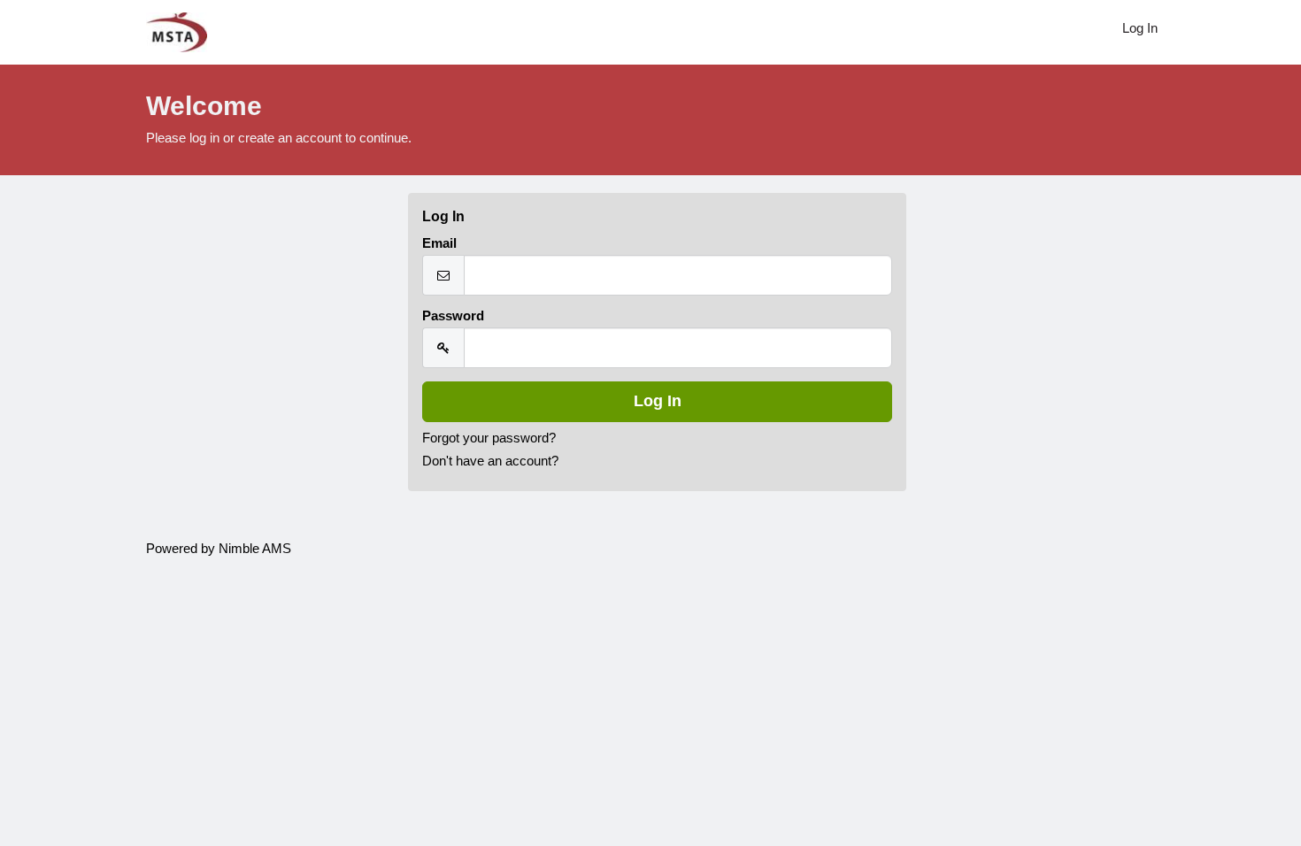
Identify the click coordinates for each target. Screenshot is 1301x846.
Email (439, 243)
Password (453, 316)
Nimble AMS (255, 549)
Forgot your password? (489, 438)
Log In (1140, 28)
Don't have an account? (490, 461)
